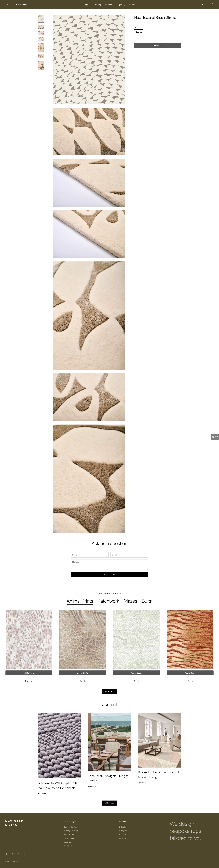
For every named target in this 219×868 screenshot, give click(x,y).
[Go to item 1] (41, 18)
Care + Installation (70, 827)
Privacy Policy (69, 838)
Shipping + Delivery (71, 831)
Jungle (83, 681)
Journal (132, 4)
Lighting (121, 4)
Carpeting (97, 4)
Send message (109, 575)
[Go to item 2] (41, 26)
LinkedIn (122, 827)
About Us (67, 842)
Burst (147, 601)
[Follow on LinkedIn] (24, 854)
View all (109, 691)
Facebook (123, 834)
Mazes (130, 601)
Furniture (109, 4)
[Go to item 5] (41, 47)
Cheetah (29, 681)
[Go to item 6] (41, 56)
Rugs (86, 4)
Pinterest (122, 838)
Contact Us (68, 846)
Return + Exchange (71, 834)
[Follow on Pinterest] (18, 854)
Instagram (123, 831)
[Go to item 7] (41, 65)
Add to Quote (158, 46)
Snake (136, 681)
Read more (42, 794)
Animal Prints (80, 601)
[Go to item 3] (41, 33)
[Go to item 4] (41, 39)
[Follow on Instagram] (12, 854)
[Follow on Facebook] (6, 854)
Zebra (190, 681)
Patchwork (108, 601)
